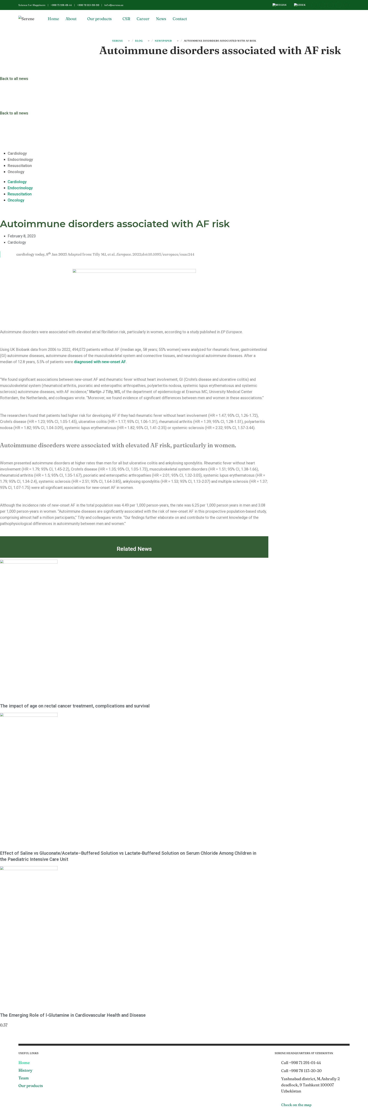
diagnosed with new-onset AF (100, 361)
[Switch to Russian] (279, 5)
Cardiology (17, 153)
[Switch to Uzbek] (300, 5)
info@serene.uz (113, 5)
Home (53, 18)
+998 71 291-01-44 (61, 5)
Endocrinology (20, 159)
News (161, 18)
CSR (126, 18)
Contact (180, 18)
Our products (99, 18)
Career (143, 18)
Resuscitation (20, 165)
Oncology (16, 171)
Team (23, 1078)
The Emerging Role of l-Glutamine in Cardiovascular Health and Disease (73, 1015)
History (25, 1070)
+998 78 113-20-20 (88, 5)
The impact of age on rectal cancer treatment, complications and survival (75, 706)
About (71, 18)
